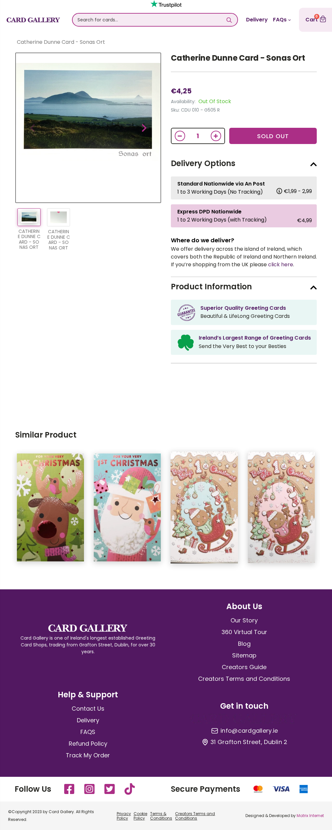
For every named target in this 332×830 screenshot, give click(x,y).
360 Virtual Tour (244, 632)
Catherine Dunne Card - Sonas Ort (238, 58)
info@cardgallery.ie (249, 730)
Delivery (257, 19)
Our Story (244, 620)
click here (280, 264)
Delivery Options (203, 163)
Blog (244, 644)
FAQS (87, 732)
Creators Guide (244, 667)
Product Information (211, 286)
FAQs (280, 19)
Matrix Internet (310, 815)
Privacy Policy (124, 816)
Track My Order (88, 755)
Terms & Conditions (161, 816)
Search (229, 20)
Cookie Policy (140, 816)
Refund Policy (88, 744)
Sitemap (244, 655)
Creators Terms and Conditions (244, 679)
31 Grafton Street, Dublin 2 (248, 742)
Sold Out (273, 136)
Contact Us (88, 708)
